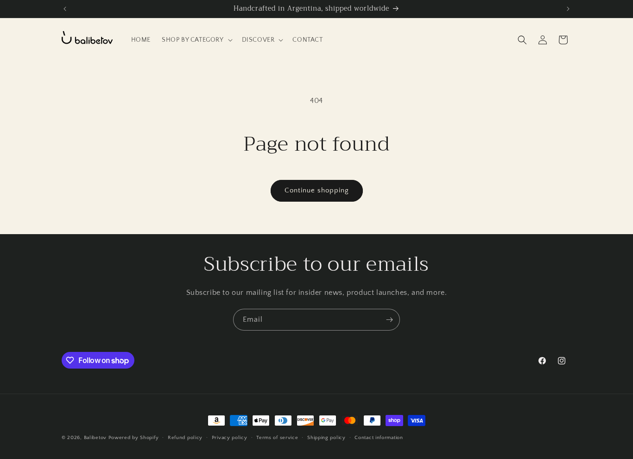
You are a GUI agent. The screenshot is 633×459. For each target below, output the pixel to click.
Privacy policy (229, 437)
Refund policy (185, 437)
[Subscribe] (389, 320)
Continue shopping (317, 190)
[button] (196, 40)
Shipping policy (326, 437)
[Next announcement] (568, 9)
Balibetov (96, 437)
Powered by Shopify (133, 437)
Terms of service (277, 437)
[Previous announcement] (65, 9)
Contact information (378, 437)
